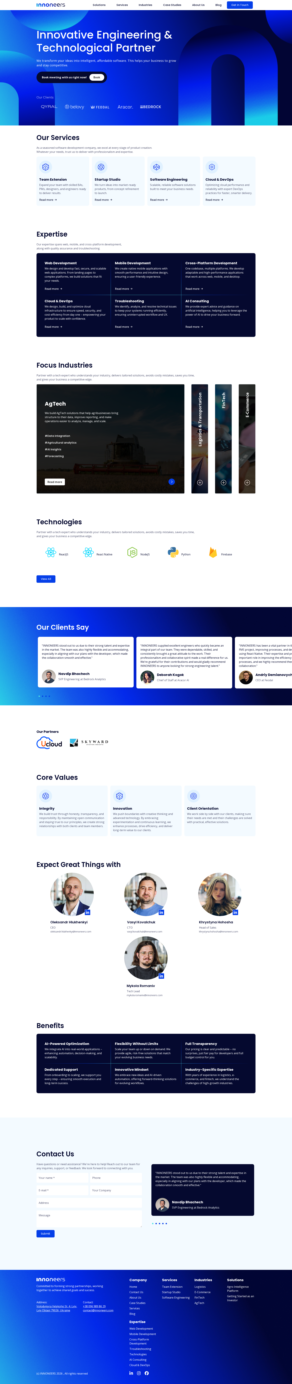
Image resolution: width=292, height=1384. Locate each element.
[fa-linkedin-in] (131, 1373)
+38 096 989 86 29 (94, 1306)
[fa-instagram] (139, 1373)
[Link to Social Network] (87, 912)
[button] (96, 77)
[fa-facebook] (147, 1373)
